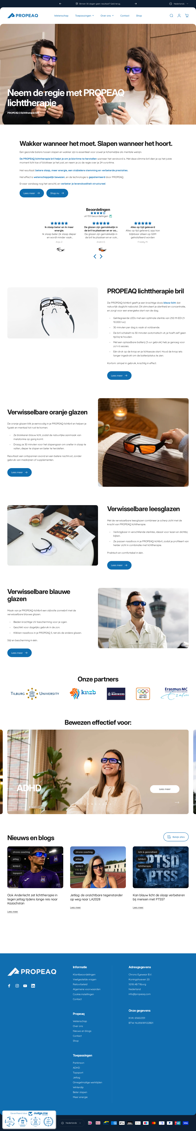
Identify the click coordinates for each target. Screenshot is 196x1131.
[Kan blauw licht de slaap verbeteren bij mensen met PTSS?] (161, 867)
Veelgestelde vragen (84, 979)
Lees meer (12, 911)
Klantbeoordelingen (84, 974)
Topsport (78, 1072)
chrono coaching (21, 852)
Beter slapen (80, 1092)
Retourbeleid (80, 984)
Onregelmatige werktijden (87, 1082)
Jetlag (76, 1077)
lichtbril (16, 866)
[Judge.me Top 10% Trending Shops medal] (48, 1122)
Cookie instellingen (83, 994)
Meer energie (80, 1097)
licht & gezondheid (147, 852)
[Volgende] (135, 3)
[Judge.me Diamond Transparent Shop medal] (10, 1122)
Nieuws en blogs (82, 1030)
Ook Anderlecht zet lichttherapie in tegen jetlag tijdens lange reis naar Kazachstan (32, 899)
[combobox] (179, 3)
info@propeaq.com (140, 994)
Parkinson (78, 1062)
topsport (17, 873)
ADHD (76, 1067)
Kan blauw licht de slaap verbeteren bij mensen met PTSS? (159, 897)
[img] (98, 213)
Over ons (78, 1026)
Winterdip (78, 1087)
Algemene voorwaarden (86, 989)
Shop (76, 1040)
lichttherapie (144, 866)
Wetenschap (80, 1021)
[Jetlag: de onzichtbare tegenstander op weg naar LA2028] (98, 867)
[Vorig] (60, 3)
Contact (77, 999)
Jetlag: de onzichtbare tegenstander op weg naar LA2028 (96, 897)
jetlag (16, 859)
